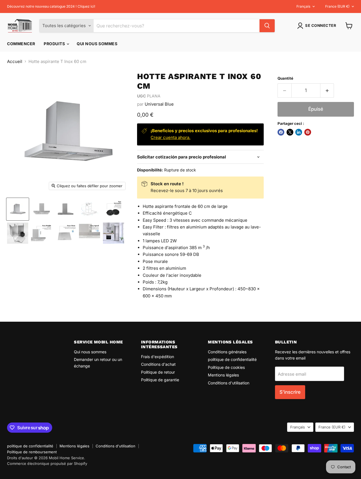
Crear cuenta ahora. (170, 137)
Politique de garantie (160, 379)
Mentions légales (223, 375)
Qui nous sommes (97, 43)
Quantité (285, 78)
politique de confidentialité (232, 359)
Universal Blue (159, 104)
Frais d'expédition (157, 356)
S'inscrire (290, 392)
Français (303, 6)
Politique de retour (158, 372)
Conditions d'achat (158, 364)
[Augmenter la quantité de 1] (327, 90)
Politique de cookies (226, 367)
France (337, 6)
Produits (55, 43)
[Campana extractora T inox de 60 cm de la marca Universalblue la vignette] (17, 209)
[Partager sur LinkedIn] (298, 132)
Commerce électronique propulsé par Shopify (47, 463)
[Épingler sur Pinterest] (307, 132)
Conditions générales (227, 351)
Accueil (14, 61)
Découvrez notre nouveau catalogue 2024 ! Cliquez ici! (51, 6)
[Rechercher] (267, 25)
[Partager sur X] (290, 132)
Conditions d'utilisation (228, 382)
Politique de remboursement (32, 452)
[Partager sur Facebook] (281, 132)
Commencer (21, 43)
